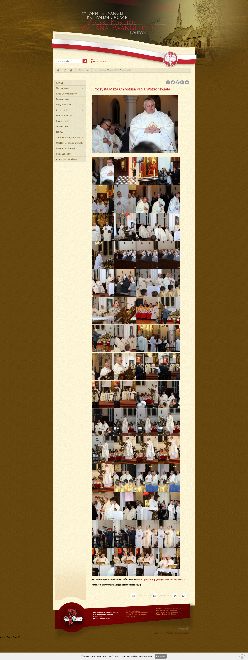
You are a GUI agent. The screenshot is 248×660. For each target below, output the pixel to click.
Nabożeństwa (62, 88)
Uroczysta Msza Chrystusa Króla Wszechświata (113, 70)
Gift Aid (59, 132)
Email (187, 82)
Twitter (173, 82)
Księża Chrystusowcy (66, 93)
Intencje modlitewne (65, 148)
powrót (58, 70)
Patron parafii (62, 121)
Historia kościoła (64, 115)
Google (177, 82)
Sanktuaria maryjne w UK (68, 137)
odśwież (64, 70)
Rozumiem (160, 656)
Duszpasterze (62, 99)
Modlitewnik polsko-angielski (69, 143)
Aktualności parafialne (66, 159)
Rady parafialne (63, 104)
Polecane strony (63, 154)
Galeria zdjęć (84, 70)
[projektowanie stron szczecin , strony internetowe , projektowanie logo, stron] (183, 627)
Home (71, 70)
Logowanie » (184, 635)
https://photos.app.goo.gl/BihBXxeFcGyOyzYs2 (161, 579)
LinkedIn (182, 82)
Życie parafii (61, 110)
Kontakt (59, 83)
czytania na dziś (98, 62)
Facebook (168, 82)
